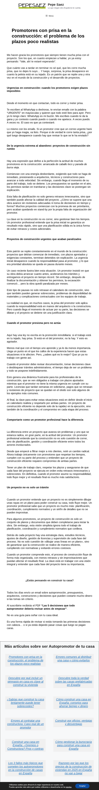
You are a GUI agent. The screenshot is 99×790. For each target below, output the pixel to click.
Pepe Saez (56, 4)
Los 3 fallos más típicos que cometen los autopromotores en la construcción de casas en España (25, 768)
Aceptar (82, 786)
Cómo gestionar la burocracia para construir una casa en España (73, 745)
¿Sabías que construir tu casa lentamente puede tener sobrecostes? (25, 703)
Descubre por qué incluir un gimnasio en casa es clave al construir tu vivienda (25, 681)
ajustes (68, 787)
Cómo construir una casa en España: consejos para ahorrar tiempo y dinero (73, 703)
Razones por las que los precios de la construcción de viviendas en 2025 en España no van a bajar (73, 768)
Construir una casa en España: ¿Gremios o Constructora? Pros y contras (25, 745)
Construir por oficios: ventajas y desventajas (73, 722)
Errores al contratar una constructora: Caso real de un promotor (25, 724)
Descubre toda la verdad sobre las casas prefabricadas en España (73, 681)
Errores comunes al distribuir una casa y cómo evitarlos (73, 658)
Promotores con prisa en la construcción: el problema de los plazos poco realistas (25, 660)
